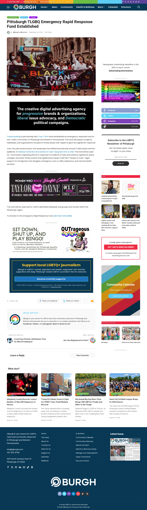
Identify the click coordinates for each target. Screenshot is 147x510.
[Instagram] (128, 2)
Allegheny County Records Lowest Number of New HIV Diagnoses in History (22, 402)
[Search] (138, 7)
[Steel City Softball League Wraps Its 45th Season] (124, 384)
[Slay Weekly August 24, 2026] (131, 187)
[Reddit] (85, 301)
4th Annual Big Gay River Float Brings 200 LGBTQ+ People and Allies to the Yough (88, 402)
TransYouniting (13, 136)
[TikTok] (136, 2)
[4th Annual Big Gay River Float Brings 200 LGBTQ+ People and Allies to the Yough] (90, 384)
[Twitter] (125, 2)
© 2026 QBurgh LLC (64, 507)
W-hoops (104, 342)
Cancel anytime (56, 287)
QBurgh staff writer (20, 32)
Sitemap (86, 507)
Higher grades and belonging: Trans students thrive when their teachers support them (109, 225)
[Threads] (138, 2)
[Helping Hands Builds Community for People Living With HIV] (110, 187)
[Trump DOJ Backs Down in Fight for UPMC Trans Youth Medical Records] (56, 384)
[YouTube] (133, 2)
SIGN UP (121, 163)
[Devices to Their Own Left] (131, 333)
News (24, 17)
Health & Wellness (17, 393)
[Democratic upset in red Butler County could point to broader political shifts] (131, 211)
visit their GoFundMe (63, 216)
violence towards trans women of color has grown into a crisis (46, 151)
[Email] (92, 301)
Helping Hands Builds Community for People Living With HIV (109, 198)
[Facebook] (123, 2)
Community (13, 17)
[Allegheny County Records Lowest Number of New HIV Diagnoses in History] (22, 384)
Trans (33, 17)
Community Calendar (121, 296)
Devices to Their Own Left (131, 342)
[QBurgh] (24, 7)
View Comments (82, 355)
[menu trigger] (9, 7)
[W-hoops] (110, 333)
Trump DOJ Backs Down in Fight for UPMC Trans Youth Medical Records (55, 402)
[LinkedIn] (131, 2)
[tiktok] (120, 126)
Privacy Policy (77, 507)
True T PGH (43, 136)
